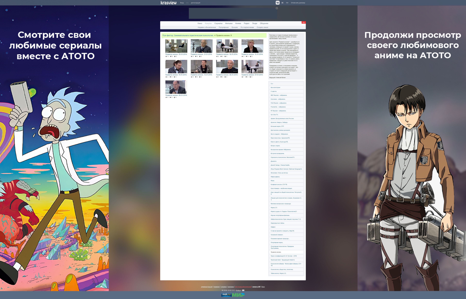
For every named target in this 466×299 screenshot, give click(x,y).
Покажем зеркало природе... (280, 238)
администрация (206, 287)
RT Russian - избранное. (278, 111)
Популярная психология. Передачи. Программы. (282, 247)
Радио (246, 23)
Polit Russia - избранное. (279, 103)
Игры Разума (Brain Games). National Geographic (286, 169)
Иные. (273, 180)
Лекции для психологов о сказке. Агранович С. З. (286, 199)
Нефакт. (273, 227)
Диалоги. (274, 161)
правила (217, 287)
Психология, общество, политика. (282, 269)
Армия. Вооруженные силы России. (282, 118)
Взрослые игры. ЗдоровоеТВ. (280, 138)
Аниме (238, 23)
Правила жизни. (276, 252)
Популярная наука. (277, 242)
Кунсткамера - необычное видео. (281, 188)
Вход (182, 3)
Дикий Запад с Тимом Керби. (280, 165)
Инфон (238, 290)
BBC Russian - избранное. (279, 95)
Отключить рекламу (298, 3)
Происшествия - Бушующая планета (283, 260)
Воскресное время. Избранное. (281, 149)
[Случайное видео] (282, 2)
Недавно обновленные (207, 27)
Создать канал (262, 27)
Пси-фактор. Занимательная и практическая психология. (187, 35)
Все (272, 83)
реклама (231, 287)
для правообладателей (243, 287)
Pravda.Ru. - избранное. (278, 107)
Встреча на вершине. (277, 153)
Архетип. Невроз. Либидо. (279, 122)
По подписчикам (247, 27)
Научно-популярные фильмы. (280, 215)
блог (263, 287)
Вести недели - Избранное (279, 134)
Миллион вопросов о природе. (281, 204)
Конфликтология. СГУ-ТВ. (279, 184)
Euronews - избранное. (278, 99)
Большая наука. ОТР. (277, 126)
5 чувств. (274, 91)
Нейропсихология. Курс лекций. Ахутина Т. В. (286, 219)
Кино (200, 23)
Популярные (224, 27)
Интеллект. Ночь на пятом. (279, 173)
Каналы (208, 23)
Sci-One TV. (274, 114)
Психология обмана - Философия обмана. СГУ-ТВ (286, 264)
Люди (254, 23)
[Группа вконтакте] (277, 4)
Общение (264, 23)
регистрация (195, 3)
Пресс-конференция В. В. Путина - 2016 (284, 256)
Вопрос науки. (275, 146)
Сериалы (218, 23)
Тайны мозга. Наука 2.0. (278, 273)
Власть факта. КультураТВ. (279, 142)
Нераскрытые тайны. (277, 223)
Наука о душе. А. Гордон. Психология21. (284, 211)
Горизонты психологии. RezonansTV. (283, 157)
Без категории (275, 87)
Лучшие (235, 27)
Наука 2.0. (274, 207)
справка (224, 287)
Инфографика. (275, 177)
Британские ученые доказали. (280, 130)
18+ (287, 3)
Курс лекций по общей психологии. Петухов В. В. (286, 193)
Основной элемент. (277, 235)
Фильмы (229, 23)
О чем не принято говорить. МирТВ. (282, 231)
